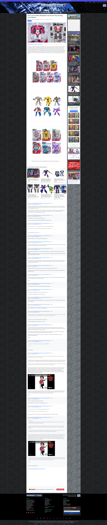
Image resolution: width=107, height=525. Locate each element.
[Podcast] (63, 518)
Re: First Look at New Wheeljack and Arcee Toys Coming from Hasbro (39, 203)
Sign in (36, 44)
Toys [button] (50, 11)
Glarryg (33, 325)
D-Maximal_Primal (34, 216)
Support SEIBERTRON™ (60, 489)
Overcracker (33, 284)
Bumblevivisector (34, 204)
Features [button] (62, 11)
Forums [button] (46, 11)
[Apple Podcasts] (67, 518)
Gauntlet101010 (34, 258)
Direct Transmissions (70, 507)
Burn (32, 266)
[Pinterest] (50, 518)
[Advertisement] (22, 26)
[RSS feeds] (60, 518)
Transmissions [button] (40, 11)
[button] (87, 2)
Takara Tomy (72, 522)
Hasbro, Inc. (67, 522)
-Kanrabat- (33, 290)
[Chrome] (26, 512)
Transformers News (73, 33)
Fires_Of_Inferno (34, 236)
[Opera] (34, 512)
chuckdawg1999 (34, 298)
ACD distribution (43, 51)
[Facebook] (37, 518)
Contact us (46, 507)
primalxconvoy (34, 305)
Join (40, 44)
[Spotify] (70, 518)
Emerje (33, 275)
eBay (77, 18)
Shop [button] (35, 11)
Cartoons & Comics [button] (56, 11)
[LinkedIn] (57, 518)
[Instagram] (54, 518)
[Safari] (28, 512)
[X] (44, 518)
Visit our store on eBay (73, 111)
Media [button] (67, 11)
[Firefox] (30, 512)
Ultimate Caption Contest (73, 180)
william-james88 (34, 19)
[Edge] (32, 512)
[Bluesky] (40, 518)
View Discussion (31, 44)
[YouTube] (47, 518)
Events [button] (71, 11)
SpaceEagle (33, 249)
